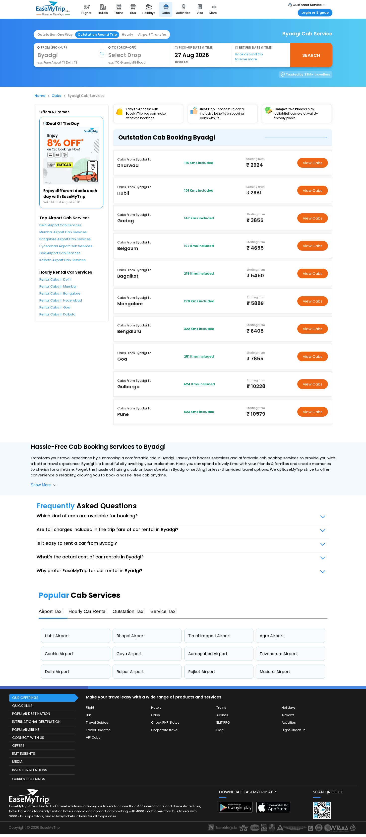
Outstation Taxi (128, 611)
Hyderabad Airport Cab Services (65, 246)
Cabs (56, 95)
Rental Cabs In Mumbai (57, 286)
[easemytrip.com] (53, 14)
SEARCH (311, 55)
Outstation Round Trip (97, 34)
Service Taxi (163, 611)
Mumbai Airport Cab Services (63, 232)
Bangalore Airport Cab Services (65, 239)
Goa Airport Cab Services (59, 253)
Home (40, 95)
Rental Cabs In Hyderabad (60, 300)
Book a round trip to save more (249, 57)
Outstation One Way (55, 34)
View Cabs (312, 162)
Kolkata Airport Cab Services (62, 260)
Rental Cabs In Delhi (55, 279)
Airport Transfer (152, 34)
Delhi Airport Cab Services (60, 225)
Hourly (127, 34)
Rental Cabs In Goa (54, 307)
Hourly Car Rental (87, 611)
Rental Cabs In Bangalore (59, 293)
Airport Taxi (50, 611)
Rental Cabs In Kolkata (57, 314)
